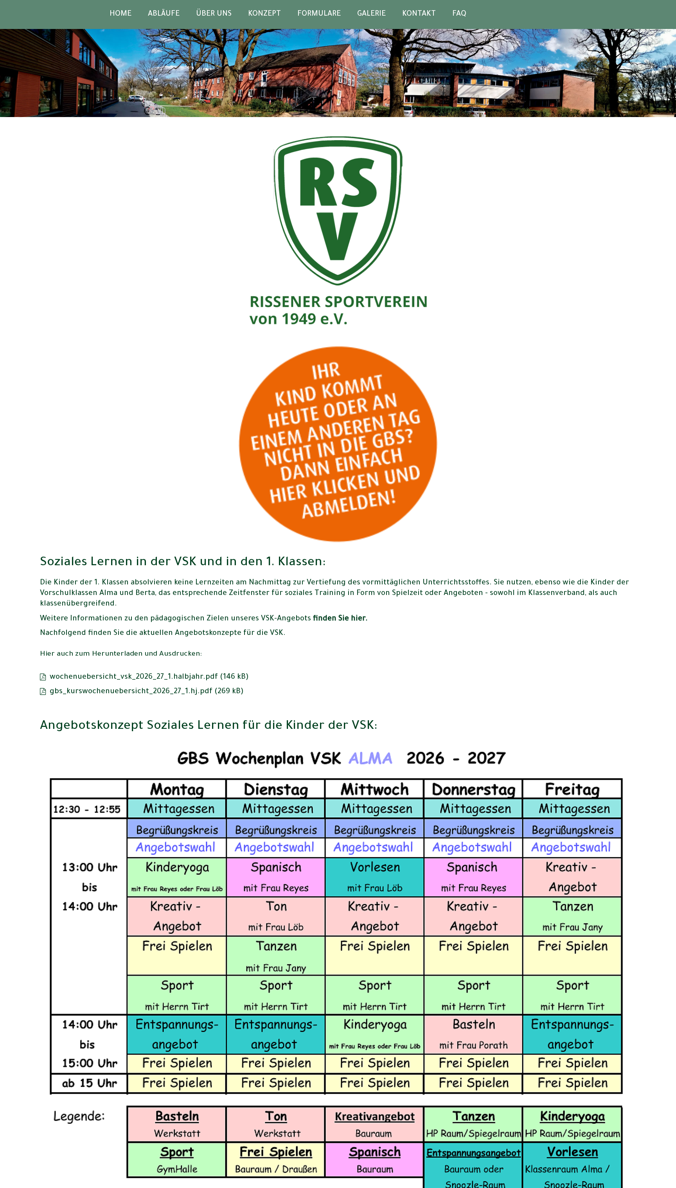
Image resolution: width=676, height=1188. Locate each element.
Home (120, 14)
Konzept (264, 14)
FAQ (459, 14)
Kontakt (419, 14)
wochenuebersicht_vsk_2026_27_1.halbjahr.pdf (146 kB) (149, 677)
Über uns (214, 14)
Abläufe (164, 14)
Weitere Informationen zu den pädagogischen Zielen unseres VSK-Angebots (204, 619)
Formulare (319, 14)
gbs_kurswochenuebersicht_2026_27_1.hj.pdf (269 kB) (147, 692)
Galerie (371, 14)
